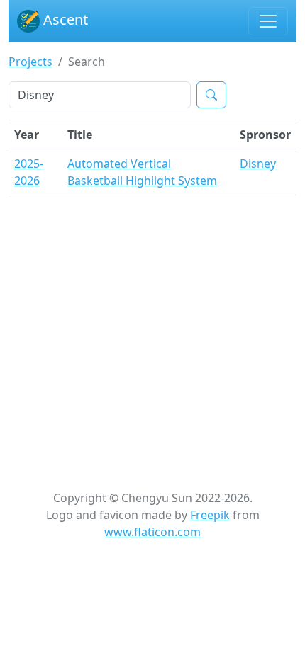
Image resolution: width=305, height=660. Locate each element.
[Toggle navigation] (268, 21)
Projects (30, 61)
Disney (258, 163)
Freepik (210, 515)
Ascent (64, 19)
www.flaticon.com (152, 532)
